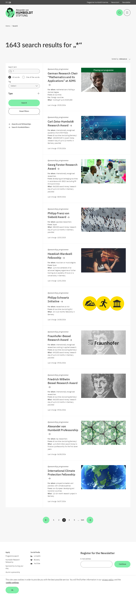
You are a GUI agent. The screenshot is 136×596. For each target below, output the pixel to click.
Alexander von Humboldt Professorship (63, 428)
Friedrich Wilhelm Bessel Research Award (62, 381)
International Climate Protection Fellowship (61, 472)
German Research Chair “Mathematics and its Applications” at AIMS (63, 77)
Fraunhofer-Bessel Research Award (59, 338)
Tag (9, 81)
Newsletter (126, 2)
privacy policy (108, 579)
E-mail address (85, 559)
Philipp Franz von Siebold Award (58, 215)
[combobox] (24, 86)
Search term (12, 67)
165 (82, 520)
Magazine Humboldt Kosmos (97, 2)
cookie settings (12, 582)
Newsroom (115, 2)
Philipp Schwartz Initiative (58, 299)
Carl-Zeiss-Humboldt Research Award (61, 123)
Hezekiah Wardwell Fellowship (60, 255)
